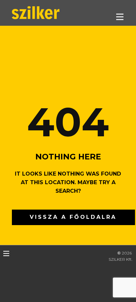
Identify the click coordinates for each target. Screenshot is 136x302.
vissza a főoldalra (73, 217)
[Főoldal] (35, 12)
